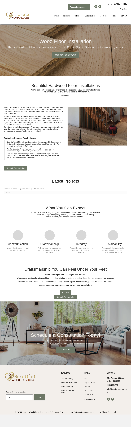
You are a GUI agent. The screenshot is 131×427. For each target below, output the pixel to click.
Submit (39, 397)
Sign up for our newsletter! (16, 392)
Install (56, 16)
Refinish (77, 16)
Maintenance (90, 16)
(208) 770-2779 (112, 385)
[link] (70, 379)
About (114, 16)
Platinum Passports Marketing (86, 412)
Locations (103, 16)
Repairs (66, 16)
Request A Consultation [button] (66, 55)
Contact (124, 16)
